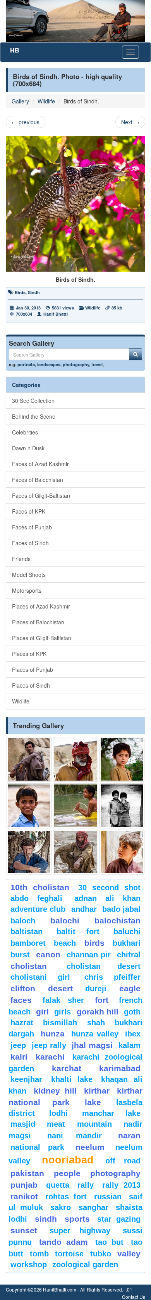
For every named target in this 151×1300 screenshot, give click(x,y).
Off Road (123, 1160)
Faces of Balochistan (37, 479)
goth (132, 1012)
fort (101, 1000)
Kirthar (97, 1090)
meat (56, 1124)
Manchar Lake (111, 1113)
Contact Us (133, 1296)
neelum (90, 1147)
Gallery (20, 101)
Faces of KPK (28, 511)
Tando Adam (63, 1241)
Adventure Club (37, 909)
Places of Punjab (32, 669)
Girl (42, 1011)
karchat (66, 1068)
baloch (22, 920)
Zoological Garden (85, 1264)
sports (77, 1218)
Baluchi (127, 931)
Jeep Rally (49, 1045)
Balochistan (117, 920)
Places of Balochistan (38, 622)
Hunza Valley (94, 1034)
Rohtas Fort (65, 1196)
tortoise (69, 1253)
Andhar (84, 909)
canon (48, 954)
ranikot (24, 1196)
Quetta (57, 1185)
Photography (115, 1173)
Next (130, 122)
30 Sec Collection (33, 400)
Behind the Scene (33, 416)
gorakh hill (97, 1011)
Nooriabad (68, 1160)
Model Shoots (29, 574)
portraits (26, 364)
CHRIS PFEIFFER (112, 977)
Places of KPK (29, 654)
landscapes (48, 364)
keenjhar (26, 1079)
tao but (109, 1242)
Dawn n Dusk (28, 448)
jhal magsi (92, 1045)
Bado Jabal (121, 909)
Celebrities (25, 432)
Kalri (18, 1056)
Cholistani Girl (40, 977)
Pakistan (27, 1173)
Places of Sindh (31, 685)
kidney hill (55, 1090)
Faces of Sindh (30, 543)
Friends (21, 559)
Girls (62, 1012)
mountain (94, 1124)
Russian (108, 1196)
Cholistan (28, 966)
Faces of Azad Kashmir (40, 464)
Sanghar (93, 1207)
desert (60, 988)
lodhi (58, 1113)
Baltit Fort (78, 931)
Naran (129, 1135)
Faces (21, 1000)
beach (65, 943)
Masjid (22, 1124)
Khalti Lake (72, 1079)
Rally (85, 1185)
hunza (53, 1033)
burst (20, 954)
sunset (23, 1230)
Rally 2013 (121, 1185)
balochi (64, 920)
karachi (50, 1056)
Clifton (22, 988)
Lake (93, 1102)
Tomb (39, 1253)
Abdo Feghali (36, 898)
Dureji (95, 988)
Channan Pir (89, 954)
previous (25, 122)
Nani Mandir (74, 1135)
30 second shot (109, 887)
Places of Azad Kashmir (41, 606)
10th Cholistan (39, 887)
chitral (129, 954)
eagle (130, 988)
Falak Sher (63, 1000)
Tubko (100, 1253)
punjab (24, 1184)
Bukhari (127, 943)
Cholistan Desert (104, 966)
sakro (60, 1207)
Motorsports (26, 590)
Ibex (133, 1034)
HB (14, 50)
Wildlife (46, 101)
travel (97, 364)
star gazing (119, 1219)
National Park (37, 1147)
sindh (46, 1218)
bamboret (28, 943)
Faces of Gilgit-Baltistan (41, 495)
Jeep (18, 1045)
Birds (20, 292)
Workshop (28, 1264)
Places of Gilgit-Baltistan (41, 638)
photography (76, 364)
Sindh (34, 292)
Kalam (129, 1045)
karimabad (120, 1068)
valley (129, 1253)
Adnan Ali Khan (107, 898)
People (67, 1173)
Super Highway (80, 1230)
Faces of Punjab (32, 527)
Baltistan (26, 931)
